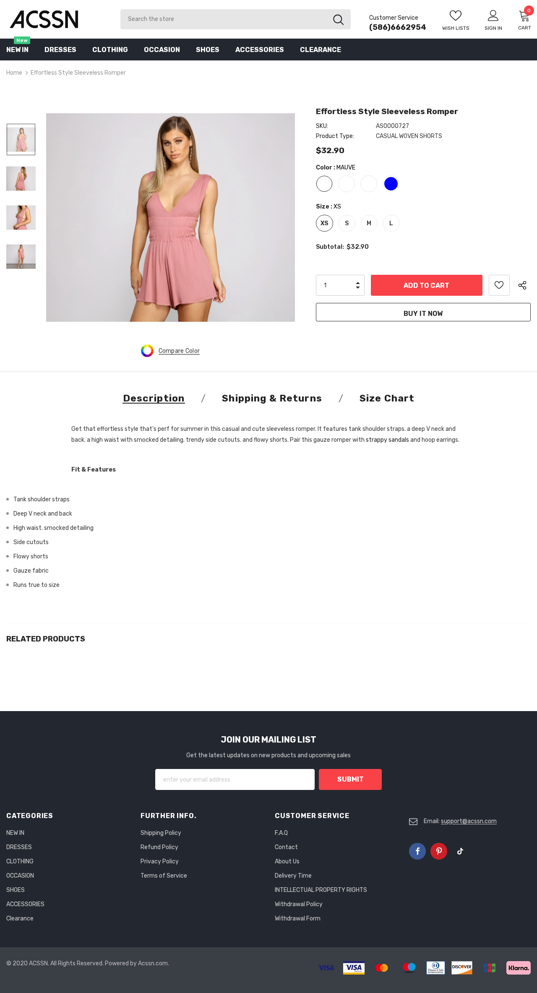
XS (324, 223)
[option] (170, 217)
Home (14, 72)
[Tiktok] (460, 851)
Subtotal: (330, 246)
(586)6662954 (397, 27)
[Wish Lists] (499, 285)
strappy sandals (387, 439)
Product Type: (335, 136)
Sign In (493, 28)
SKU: (322, 126)
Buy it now (423, 314)
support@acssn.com (469, 821)
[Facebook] (417, 851)
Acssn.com (153, 963)
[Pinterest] (438, 851)
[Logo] (57, 19)
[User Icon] (493, 15)
